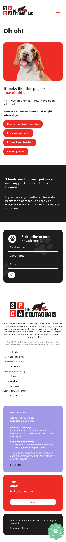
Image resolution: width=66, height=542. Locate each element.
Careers (14, 376)
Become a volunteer (14, 361)
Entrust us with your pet (14, 390)
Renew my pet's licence (18, 133)
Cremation (15, 366)
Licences (14, 386)
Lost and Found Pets (14, 356)
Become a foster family (15, 371)
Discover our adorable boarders (23, 123)
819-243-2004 (45, 204)
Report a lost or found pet (19, 142)
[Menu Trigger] (58, 11)
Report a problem (16, 151)
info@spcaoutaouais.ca (19, 204)
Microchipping (14, 381)
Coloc (25, 528)
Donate (33, 502)
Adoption (14, 352)
